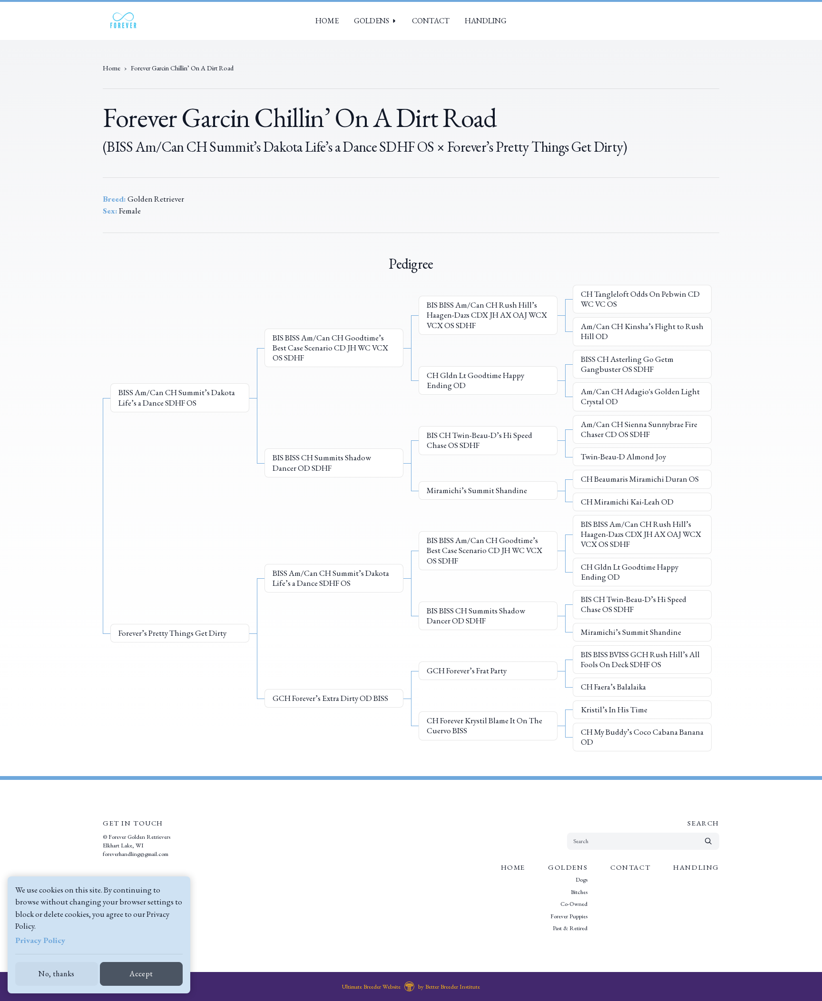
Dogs (581, 880)
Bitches (579, 892)
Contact (431, 21)
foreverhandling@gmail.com (135, 854)
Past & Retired (570, 928)
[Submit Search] (708, 841)
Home (327, 21)
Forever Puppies (568, 916)
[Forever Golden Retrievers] (123, 21)
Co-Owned (573, 904)
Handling (486, 21)
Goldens (371, 21)
